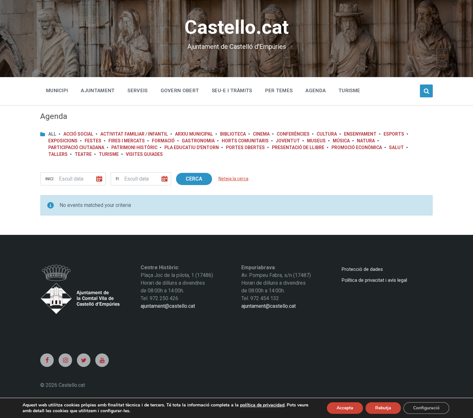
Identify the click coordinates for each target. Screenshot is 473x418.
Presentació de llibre (298, 147)
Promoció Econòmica (356, 147)
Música (341, 140)
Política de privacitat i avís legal (374, 280)
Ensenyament (360, 134)
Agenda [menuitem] (315, 90)
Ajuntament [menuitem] (98, 90)
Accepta (345, 408)
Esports (394, 134)
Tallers (58, 154)
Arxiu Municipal (194, 134)
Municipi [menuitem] (57, 90)
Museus (316, 140)
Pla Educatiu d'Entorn (191, 147)
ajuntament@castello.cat (168, 306)
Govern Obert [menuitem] (180, 90)
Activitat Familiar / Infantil (134, 134)
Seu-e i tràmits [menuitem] (232, 90)
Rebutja (383, 408)
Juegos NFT (47, 335)
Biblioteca (233, 134)
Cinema (261, 134)
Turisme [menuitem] (349, 90)
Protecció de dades (362, 269)
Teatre (83, 154)
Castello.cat (236, 27)
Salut (396, 147)
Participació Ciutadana (76, 147)
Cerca (194, 179)
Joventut (288, 140)
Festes (93, 140)
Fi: (118, 179)
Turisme (109, 154)
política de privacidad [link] (262, 405)
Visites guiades (144, 154)
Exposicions (63, 140)
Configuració (426, 408)
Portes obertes (245, 147)
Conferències (293, 134)
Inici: (49, 179)
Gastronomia (198, 140)
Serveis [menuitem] (137, 90)
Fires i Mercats (126, 140)
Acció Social (78, 134)
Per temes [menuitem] (279, 90)
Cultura (327, 134)
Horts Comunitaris (245, 140)
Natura (366, 140)
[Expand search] (426, 90)
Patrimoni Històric (134, 147)
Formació (163, 140)
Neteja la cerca (233, 178)
